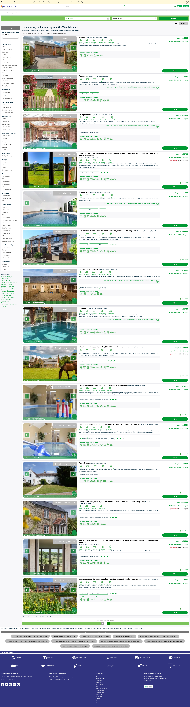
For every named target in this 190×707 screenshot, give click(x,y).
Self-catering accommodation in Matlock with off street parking (164, 641)
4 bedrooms (6, 184)
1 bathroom (6, 195)
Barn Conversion (8, 49)
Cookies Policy (99, 680)
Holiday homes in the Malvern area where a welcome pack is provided (27, 641)
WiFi (4, 150)
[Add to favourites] (172, 6)
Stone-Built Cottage (8, 83)
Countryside (6, 247)
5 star (4, 162)
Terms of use (99, 702)
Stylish (5, 269)
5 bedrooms (6, 187)
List (180, 6)
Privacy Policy (99, 696)
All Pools (5, 119)
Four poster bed (7, 233)
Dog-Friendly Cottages (7, 288)
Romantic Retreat (8, 78)
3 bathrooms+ (7, 201)
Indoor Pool (6, 124)
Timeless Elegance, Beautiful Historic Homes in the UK (155, 678)
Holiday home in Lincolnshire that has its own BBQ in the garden (158, 636)
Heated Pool (6, 121)
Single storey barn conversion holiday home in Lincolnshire (111, 646)
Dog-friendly (6, 92)
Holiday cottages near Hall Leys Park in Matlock (95, 636)
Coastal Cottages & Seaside (9, 282)
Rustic (5, 264)
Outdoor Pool (7, 127)
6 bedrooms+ (7, 189)
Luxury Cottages (6, 299)
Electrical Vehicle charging (10, 220)
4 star (4, 165)
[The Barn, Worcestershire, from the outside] (50, 54)
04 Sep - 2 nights (183, 160)
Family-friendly (7, 98)
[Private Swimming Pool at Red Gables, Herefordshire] (50, 325)
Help (97, 686)
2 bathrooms (7, 198)
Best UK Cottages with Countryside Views (153, 676)
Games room (7, 144)
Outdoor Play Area (8, 241)
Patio (4, 215)
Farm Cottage (7, 60)
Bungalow (6, 52)
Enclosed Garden (8, 236)
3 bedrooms (6, 181)
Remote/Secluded (8, 258)
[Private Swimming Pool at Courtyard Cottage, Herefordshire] (50, 131)
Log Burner (6, 207)
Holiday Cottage (7, 68)
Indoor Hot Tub (7, 107)
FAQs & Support (99, 684)
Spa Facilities (6, 135)
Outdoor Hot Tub (8, 112)
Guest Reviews (99, 682)
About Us (98, 676)
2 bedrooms (6, 179)
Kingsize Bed (6, 231)
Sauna (5, 138)
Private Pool (6, 129)
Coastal (5, 54)
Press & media (99, 694)
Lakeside (5, 250)
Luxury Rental (7, 73)
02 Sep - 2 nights (183, 509)
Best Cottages (5, 278)
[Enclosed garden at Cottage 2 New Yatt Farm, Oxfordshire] (50, 286)
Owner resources (100, 692)
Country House (7, 57)
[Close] (187, 2)
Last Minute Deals (6, 295)
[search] (124, 6)
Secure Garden (7, 238)
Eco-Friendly (4, 290)
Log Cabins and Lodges (7, 297)
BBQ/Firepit (6, 217)
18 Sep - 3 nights (183, 354)
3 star (4, 167)
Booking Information (100, 678)
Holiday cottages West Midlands (124, 636)
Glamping (6, 62)
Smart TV (5, 147)
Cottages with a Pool (7, 284)
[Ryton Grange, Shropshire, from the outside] (50, 480)
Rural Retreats (5, 301)
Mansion (5, 75)
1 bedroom (6, 176)
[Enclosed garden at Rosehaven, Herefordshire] (50, 93)
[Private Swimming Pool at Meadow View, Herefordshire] (50, 209)
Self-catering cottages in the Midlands (64, 636)
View (175, 71)
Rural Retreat (7, 81)
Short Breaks (4, 306)
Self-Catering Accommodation (9, 305)
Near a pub (6, 255)
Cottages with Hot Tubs (7, 286)
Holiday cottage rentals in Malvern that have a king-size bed (30, 636)
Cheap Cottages (5, 280)
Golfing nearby (7, 228)
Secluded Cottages (6, 303)
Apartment (6, 47)
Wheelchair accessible (9, 156)
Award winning (7, 170)
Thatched (5, 86)
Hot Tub (5, 105)
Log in (186, 6)
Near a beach (7, 252)
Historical (6, 223)
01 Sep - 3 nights (183, 547)
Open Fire (6, 210)
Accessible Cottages (6, 277)
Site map (98, 698)
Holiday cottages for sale (101, 688)
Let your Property (100, 690)
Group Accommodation (10, 65)
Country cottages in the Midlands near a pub (75, 646)
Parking (5, 212)
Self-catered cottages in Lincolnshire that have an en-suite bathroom (120, 641)
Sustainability (99, 700)
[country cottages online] (10, 6)
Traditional (6, 267)
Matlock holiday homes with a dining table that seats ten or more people (74, 641)
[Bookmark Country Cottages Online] (175, 6)
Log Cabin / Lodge (8, 70)
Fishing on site (7, 225)
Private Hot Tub (7, 110)
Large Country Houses (7, 293)
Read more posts (147, 680)
